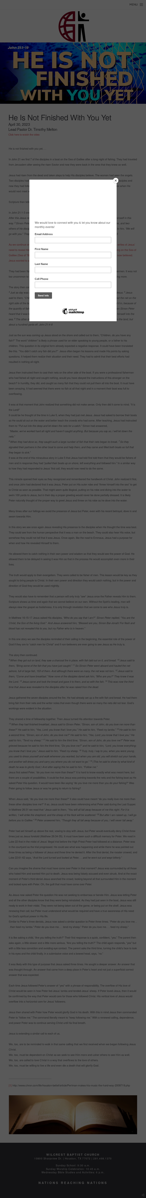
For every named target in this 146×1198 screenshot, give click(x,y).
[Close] (115, 180)
